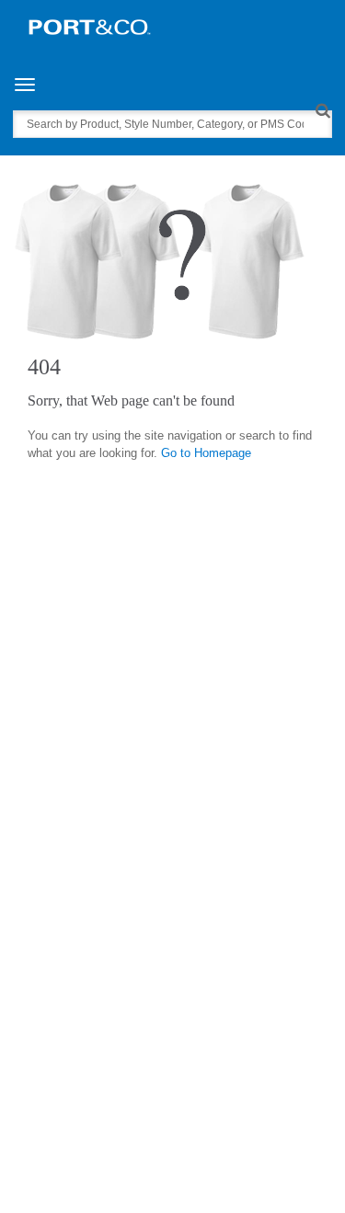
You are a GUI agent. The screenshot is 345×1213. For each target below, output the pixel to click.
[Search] (322, 110)
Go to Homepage (206, 453)
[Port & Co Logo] (90, 26)
